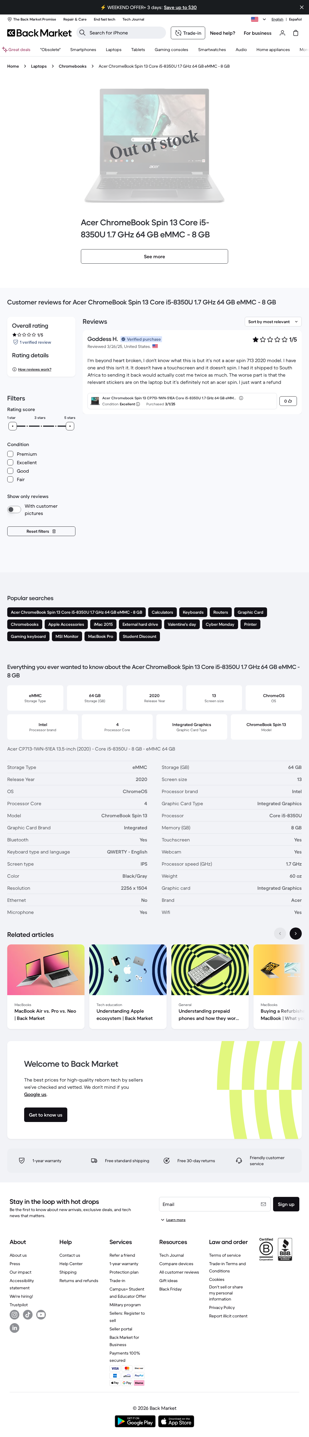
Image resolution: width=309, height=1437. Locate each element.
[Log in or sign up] (282, 33)
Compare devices (176, 1263)
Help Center (71, 1263)
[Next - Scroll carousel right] (296, 933)
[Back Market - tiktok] (28, 1315)
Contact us (69, 1255)
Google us (35, 1094)
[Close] (302, 7)
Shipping (68, 1272)
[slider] (12, 426)
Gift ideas (168, 1280)
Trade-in (117, 1280)
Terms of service (225, 1255)
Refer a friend (122, 1255)
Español (295, 19)
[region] (154, 988)
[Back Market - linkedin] (14, 1328)
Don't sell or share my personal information (226, 1293)
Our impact (20, 1272)
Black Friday (170, 1289)
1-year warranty (124, 1263)
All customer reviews (179, 1272)
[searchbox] (126, 33)
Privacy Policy (222, 1307)
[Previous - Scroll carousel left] (280, 933)
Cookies (217, 1279)
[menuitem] (83, 49)
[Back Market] (39, 33)
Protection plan (124, 1272)
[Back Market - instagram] (14, 1315)
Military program (125, 1304)
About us (18, 1255)
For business (258, 33)
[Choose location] (259, 19)
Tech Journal (171, 1255)
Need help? (222, 33)
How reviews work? (34, 369)
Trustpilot (19, 1304)
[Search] (82, 32)
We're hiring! (21, 1296)
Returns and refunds (78, 1280)
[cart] (296, 33)
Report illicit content (228, 1316)
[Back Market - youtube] (41, 1315)
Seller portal (121, 1329)
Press (15, 1263)
